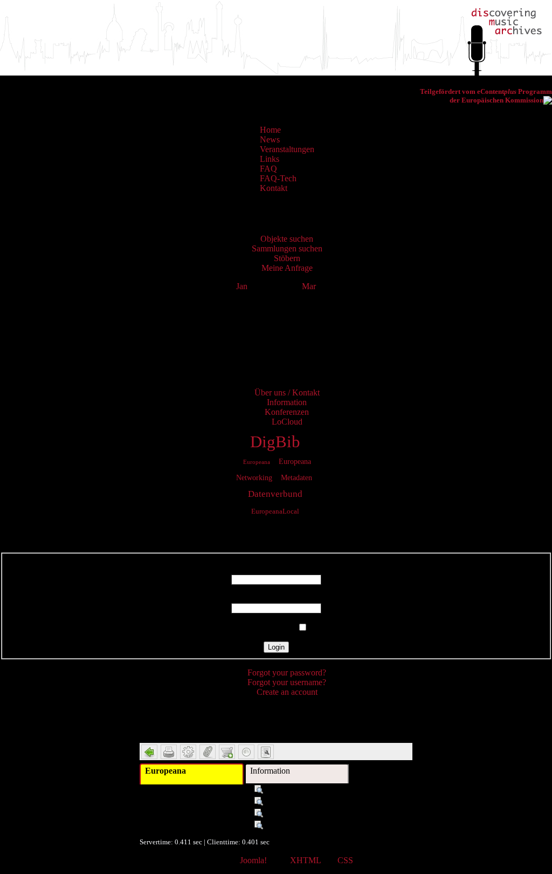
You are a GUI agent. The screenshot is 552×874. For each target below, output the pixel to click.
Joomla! (253, 860)
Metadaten (296, 477)
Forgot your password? (286, 672)
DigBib (275, 442)
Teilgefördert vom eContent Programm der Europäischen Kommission (486, 95)
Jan (241, 286)
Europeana (256, 462)
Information (270, 770)
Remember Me (269, 627)
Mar (309, 286)
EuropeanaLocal (275, 511)
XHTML (305, 860)
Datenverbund (275, 494)
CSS (345, 860)
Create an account (287, 692)
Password (276, 598)
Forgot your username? (286, 682)
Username (276, 569)
